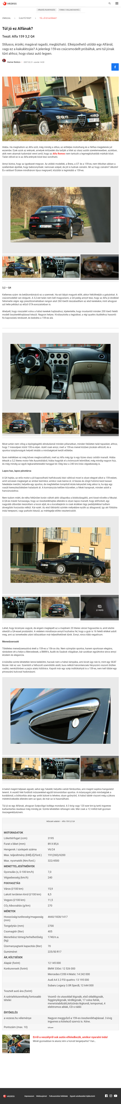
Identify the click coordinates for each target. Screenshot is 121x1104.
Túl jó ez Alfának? (48, 18)
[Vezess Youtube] (115, 1089)
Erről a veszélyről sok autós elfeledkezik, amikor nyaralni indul (70, 1037)
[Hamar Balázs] (4, 60)
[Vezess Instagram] (110, 1089)
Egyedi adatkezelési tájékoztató (82, 1096)
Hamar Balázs (13, 62)
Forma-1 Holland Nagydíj (69, 10)
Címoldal (6, 18)
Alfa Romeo (59, 153)
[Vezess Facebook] (106, 1089)
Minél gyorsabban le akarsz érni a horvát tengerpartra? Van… (64, 1041)
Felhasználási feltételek (58, 1096)
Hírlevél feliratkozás (46, 10)
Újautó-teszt (25, 18)
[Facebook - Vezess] (115, 67)
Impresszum (29, 1096)
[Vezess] (12, 3)
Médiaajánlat (41, 1096)
